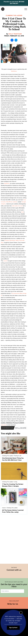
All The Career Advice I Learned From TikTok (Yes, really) (13, 511)
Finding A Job (17, 455)
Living (15, 482)
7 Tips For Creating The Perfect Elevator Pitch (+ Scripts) (12, 485)
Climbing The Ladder (14, 15)
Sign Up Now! (13, 627)
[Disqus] (14, 538)
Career (4, 508)
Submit (26, 591)
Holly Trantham (15, 34)
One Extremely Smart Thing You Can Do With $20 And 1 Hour (13, 459)
